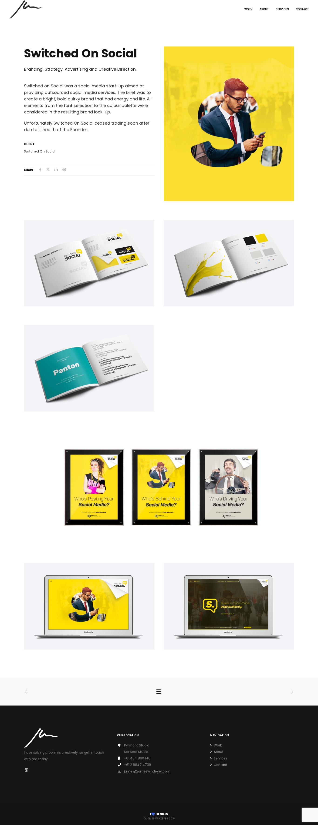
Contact (220, 764)
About (218, 751)
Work (218, 745)
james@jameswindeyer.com (147, 771)
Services (220, 758)
